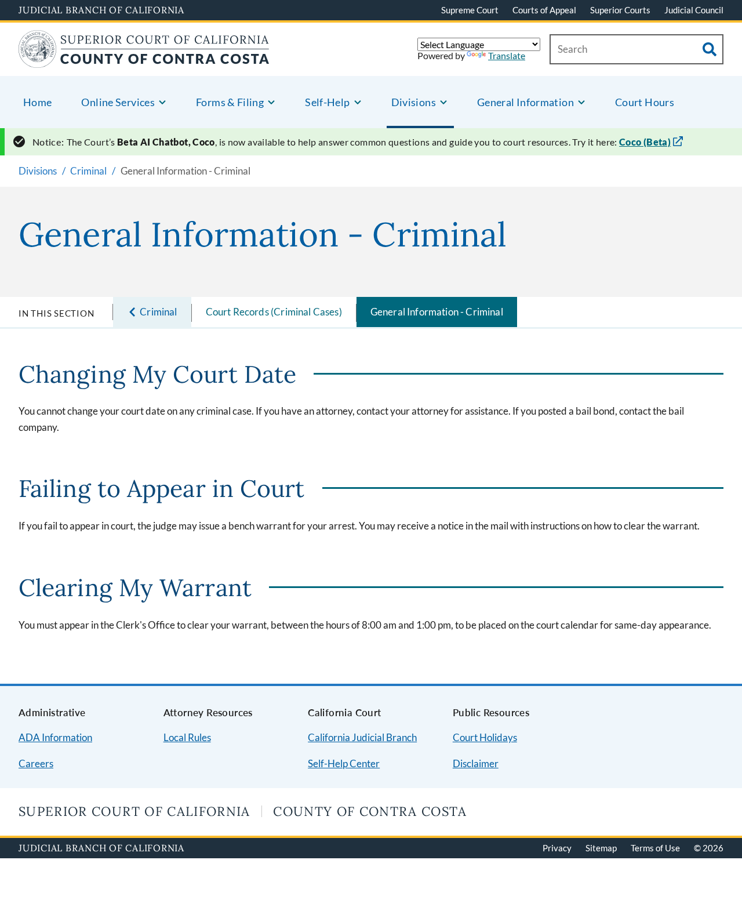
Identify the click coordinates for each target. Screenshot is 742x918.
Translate (506, 55)
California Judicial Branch (362, 737)
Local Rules (187, 737)
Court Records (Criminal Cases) (274, 312)
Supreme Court (470, 10)
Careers (36, 763)
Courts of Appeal (544, 10)
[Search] (709, 49)
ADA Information (55, 737)
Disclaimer (476, 763)
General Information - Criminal (436, 312)
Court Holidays (485, 737)
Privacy (557, 848)
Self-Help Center (344, 763)
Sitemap (601, 848)
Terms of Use (655, 848)
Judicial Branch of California (101, 10)
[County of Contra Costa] (144, 60)
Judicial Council (693, 10)
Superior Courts (620, 10)
